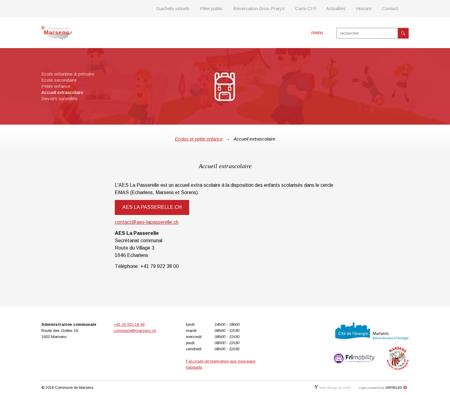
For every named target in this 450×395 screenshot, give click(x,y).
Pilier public (211, 8)
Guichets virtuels (172, 8)
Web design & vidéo (335, 387)
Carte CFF (306, 8)
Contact (390, 8)
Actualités (336, 8)
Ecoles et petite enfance (199, 138)
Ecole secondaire (59, 80)
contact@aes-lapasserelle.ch (146, 222)
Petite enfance (55, 86)
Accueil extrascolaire (62, 92)
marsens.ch (56, 32)
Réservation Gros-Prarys (259, 8)
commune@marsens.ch (135, 330)
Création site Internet (387, 388)
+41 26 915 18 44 (129, 324)
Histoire (364, 8)
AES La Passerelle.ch (152, 207)
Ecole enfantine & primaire (67, 74)
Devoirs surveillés (59, 98)
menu (317, 32)
